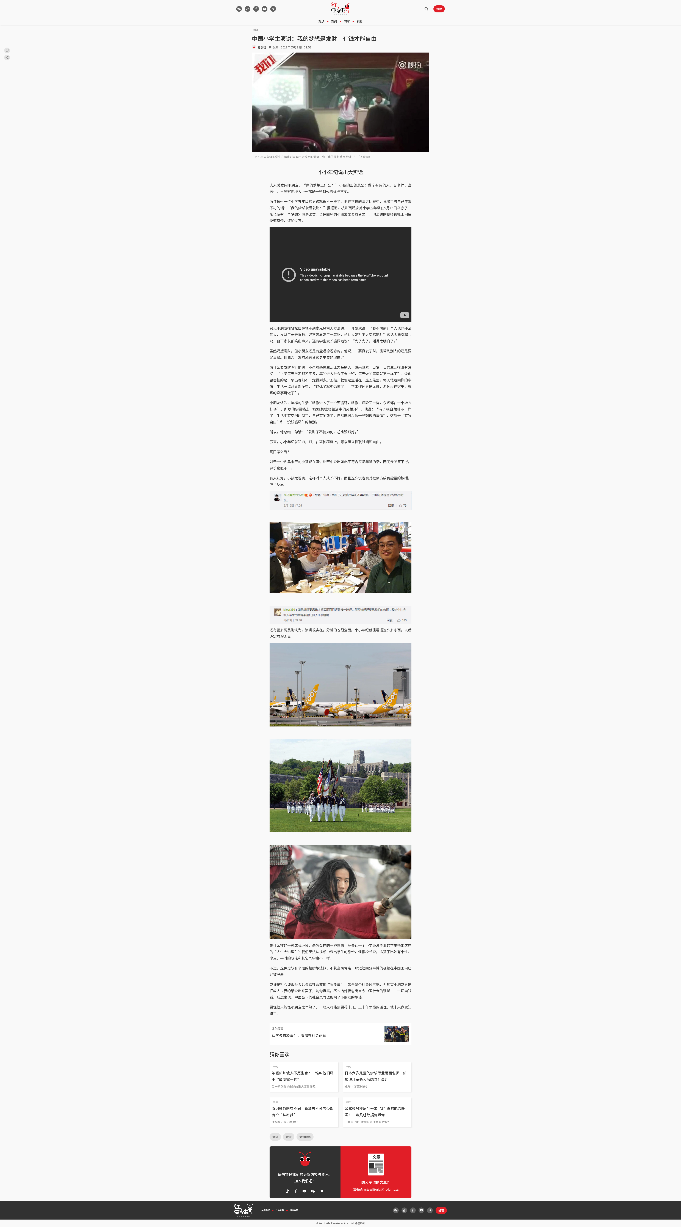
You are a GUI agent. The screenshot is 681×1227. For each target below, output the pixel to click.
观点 (321, 21)
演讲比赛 (305, 1137)
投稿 (439, 9)
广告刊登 (280, 1210)
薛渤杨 (262, 47)
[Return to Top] (673, 1220)
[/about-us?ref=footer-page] (239, 9)
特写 (347, 21)
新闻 (334, 21)
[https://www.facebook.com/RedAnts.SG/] (256, 9)
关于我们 (265, 1210)
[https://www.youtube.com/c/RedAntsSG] (264, 9)
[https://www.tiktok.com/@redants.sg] (247, 9)
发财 (289, 1137)
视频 (359, 21)
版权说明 (294, 1210)
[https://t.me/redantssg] (273, 9)
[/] (340, 8)
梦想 (275, 1137)
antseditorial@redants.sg (381, 1189)
